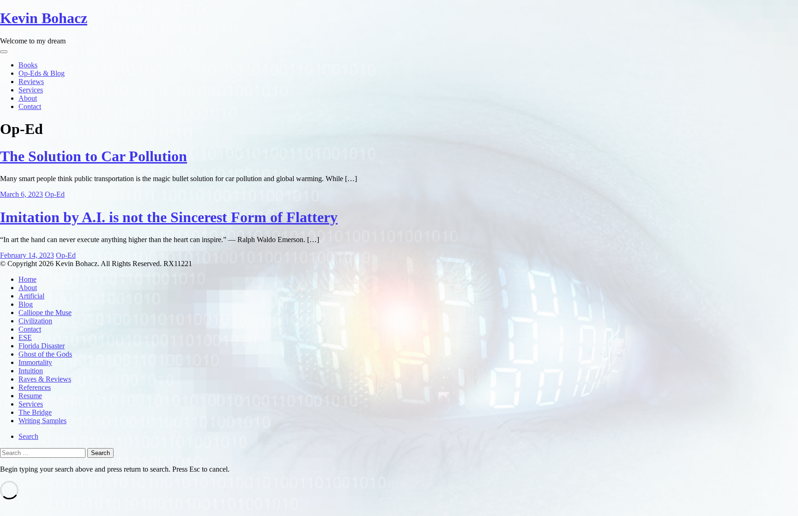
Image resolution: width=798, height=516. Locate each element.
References (34, 387)
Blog (25, 304)
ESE (25, 337)
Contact (29, 106)
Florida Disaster (41, 346)
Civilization (35, 321)
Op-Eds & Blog (41, 73)
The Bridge (35, 412)
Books (27, 65)
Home (27, 279)
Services (30, 90)
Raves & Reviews (44, 379)
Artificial (31, 296)
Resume (30, 396)
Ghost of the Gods (45, 354)
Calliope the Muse (45, 312)
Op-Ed (55, 194)
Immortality (35, 362)
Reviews (31, 81)
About (27, 98)
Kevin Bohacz (43, 18)
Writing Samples (42, 421)
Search (28, 436)
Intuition (30, 371)
